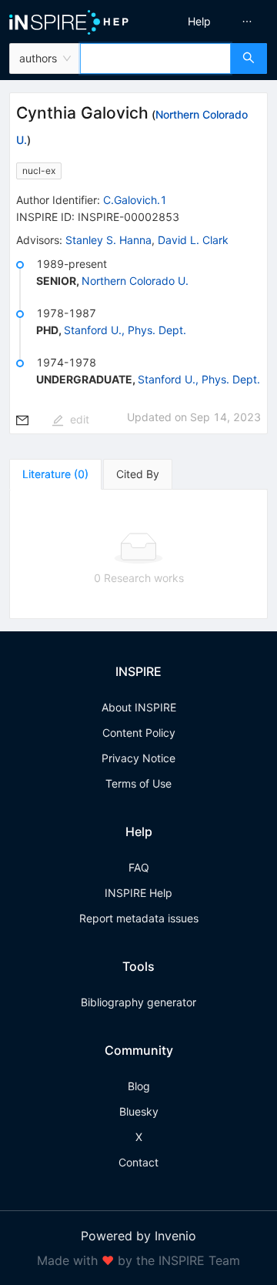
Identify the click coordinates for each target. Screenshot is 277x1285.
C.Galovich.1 (135, 199)
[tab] (55, 474)
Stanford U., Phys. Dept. (125, 329)
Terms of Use (138, 783)
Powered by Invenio (138, 1235)
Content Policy (138, 732)
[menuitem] (199, 21)
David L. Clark (193, 239)
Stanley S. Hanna (108, 239)
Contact (138, 1162)
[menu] (210, 21)
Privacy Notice (138, 758)
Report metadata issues (139, 918)
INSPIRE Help (138, 892)
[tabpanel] (138, 554)
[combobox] (155, 58)
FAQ (138, 867)
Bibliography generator (138, 1002)
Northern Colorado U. (135, 280)
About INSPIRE (139, 707)
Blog (139, 1086)
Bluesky (139, 1111)
